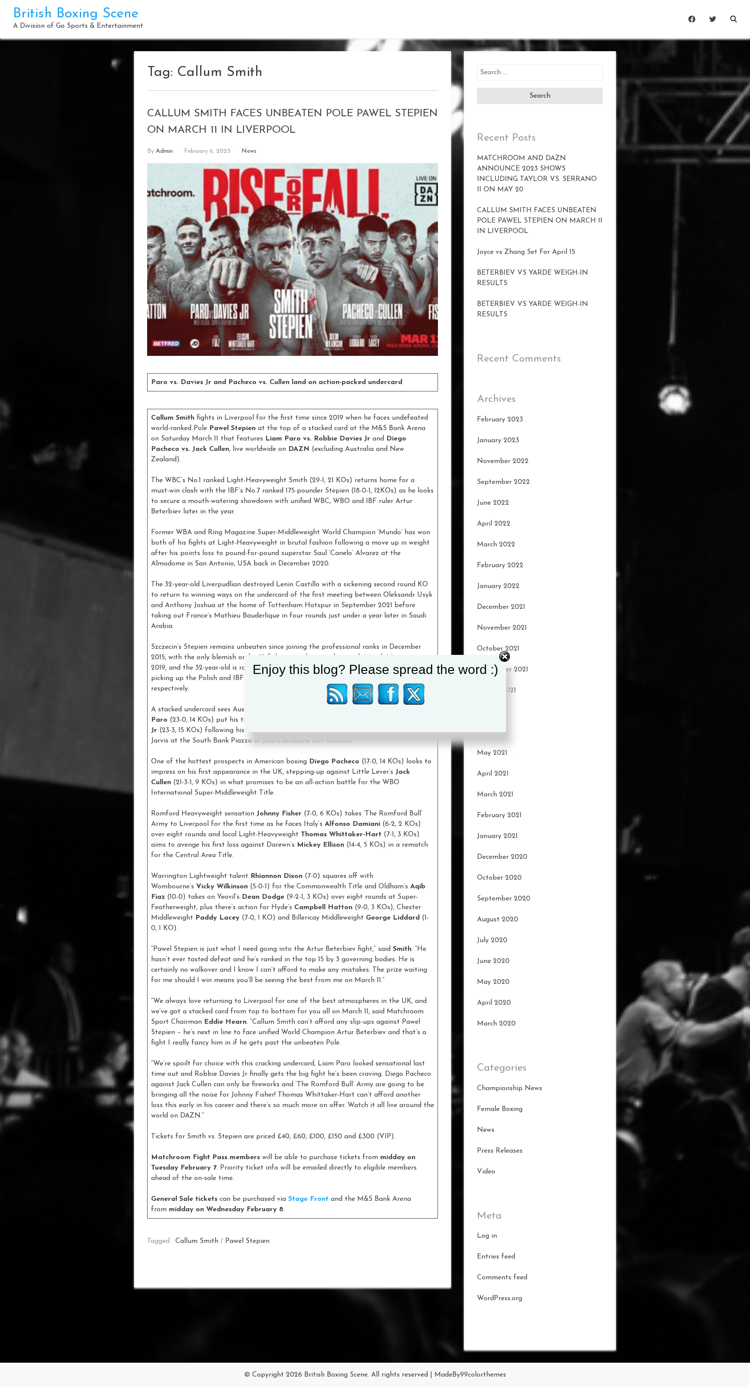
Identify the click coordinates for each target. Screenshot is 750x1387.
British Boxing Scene (75, 14)
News (249, 151)
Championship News (509, 1088)
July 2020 (492, 940)
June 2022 (493, 503)
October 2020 (499, 877)
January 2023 (498, 440)
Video (486, 1171)
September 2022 (503, 482)
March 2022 (496, 544)
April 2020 (494, 1002)
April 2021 (493, 773)
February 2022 (500, 565)
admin (164, 151)
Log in (487, 1236)
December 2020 (502, 857)
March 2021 (495, 794)
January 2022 (498, 586)
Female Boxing (500, 1109)
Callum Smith (196, 1241)
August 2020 (497, 919)
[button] (733, 19)
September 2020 (503, 898)
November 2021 (502, 627)
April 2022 (493, 523)
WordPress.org (499, 1298)
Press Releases (500, 1150)
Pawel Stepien (247, 1241)
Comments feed (502, 1277)
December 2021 (501, 607)
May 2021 (492, 752)
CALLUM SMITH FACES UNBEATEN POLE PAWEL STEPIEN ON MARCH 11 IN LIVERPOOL (539, 221)
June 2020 (493, 961)
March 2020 (496, 1023)
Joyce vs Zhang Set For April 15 (526, 252)
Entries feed (496, 1256)
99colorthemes (483, 1374)
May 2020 (493, 982)
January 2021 (497, 836)
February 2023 (500, 419)
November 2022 (503, 461)
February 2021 (499, 815)
